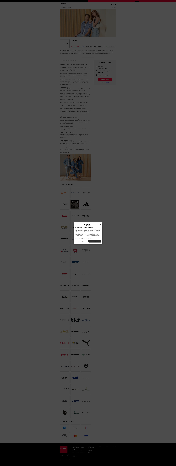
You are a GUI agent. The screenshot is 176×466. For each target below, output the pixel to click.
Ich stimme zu (95, 241)
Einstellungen (81, 241)
